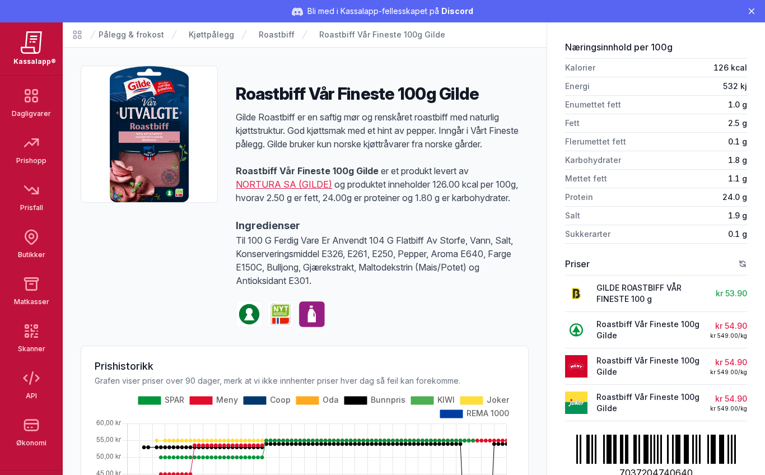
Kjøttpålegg (211, 34)
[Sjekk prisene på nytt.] (742, 263)
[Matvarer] (77, 34)
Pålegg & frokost (131, 34)
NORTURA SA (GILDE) (284, 184)
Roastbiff (277, 34)
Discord (457, 11)
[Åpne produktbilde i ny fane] (149, 134)
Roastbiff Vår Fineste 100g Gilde (382, 34)
